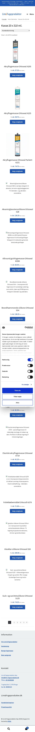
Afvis (17, 402)
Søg (9, 729)
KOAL (9, 721)
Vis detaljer (25, 384)
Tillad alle (17, 390)
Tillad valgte (17, 396)
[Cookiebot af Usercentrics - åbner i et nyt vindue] (25, 327)
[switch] (30, 365)
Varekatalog (5, 646)
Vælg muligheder (17, 75)
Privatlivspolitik (6, 707)
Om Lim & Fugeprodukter (9, 642)
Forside (4, 19)
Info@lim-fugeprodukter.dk (10, 678)
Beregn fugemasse (7, 651)
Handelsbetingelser (7, 703)
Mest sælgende (6, 655)
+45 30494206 (9, 680)
